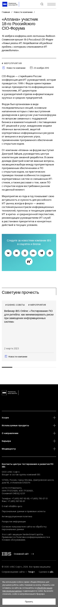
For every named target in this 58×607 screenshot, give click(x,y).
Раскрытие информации (14, 521)
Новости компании (23, 12)
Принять (29, 601)
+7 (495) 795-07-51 (39, 498)
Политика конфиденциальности (32, 537)
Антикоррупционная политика (17, 516)
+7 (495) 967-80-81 (16, 501)
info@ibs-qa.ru (15, 506)
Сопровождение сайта (13, 571)
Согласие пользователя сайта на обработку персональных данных (24, 528)
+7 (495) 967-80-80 (35, 4)
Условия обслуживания (13, 539)
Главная (6, 12)
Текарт (31, 571)
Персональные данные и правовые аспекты (24, 511)
